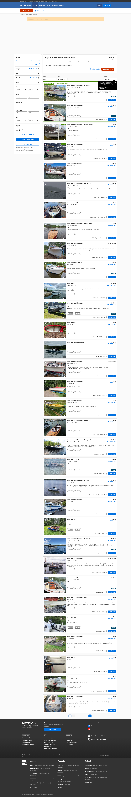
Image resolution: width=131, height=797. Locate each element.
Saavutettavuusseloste (50, 748)
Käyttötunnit (20, 102)
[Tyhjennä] (38, 68)
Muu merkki (80, 270)
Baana (56, 1)
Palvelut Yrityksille (71, 742)
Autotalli (26, 1)
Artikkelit (61, 5)
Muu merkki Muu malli (80, 92)
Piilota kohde (45, 125)
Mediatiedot (69, 740)
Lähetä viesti (112, 100)
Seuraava (90, 716)
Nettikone (36, 1)
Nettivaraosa (41, 1)
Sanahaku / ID (36, 61)
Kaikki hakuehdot (29, 134)
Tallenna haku (41, 11)
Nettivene (25, 5)
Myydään (22, 14)
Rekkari (52, 1)
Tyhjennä (37, 64)
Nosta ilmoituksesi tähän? (60, 83)
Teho (17, 86)
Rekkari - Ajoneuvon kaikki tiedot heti (99, 735)
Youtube (93, 729)
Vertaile (78, 96)
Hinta (17, 94)
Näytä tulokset (28, 140)
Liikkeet (48, 5)
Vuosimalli (19, 110)
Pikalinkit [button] (54, 5)
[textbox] (26, 78)
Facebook (93, 725)
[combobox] (27, 78)
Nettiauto (22, 1)
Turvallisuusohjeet (49, 744)
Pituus (18, 117)
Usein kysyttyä (48, 742)
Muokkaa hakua (27, 11)
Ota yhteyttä (69, 744)
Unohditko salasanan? (50, 740)
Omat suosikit (26, 742)
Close (115, 82)
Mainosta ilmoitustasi (28, 744)
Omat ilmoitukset (27, 740)
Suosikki (71, 96)
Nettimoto (31, 1)
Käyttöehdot (47, 746)
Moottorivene (29, 14)
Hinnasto (68, 738)
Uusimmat (42, 5)
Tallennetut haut (27, 738)
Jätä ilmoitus (107, 5)
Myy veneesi (52, 729)
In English (109, 1)
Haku (36, 5)
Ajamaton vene (23, 130)
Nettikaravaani (47, 1)
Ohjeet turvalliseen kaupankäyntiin (98, 739)
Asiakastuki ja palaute (50, 738)
